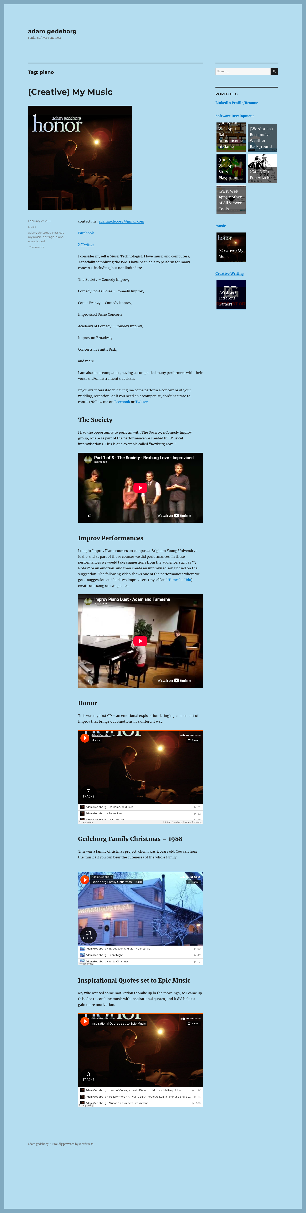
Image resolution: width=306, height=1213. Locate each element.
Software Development (234, 116)
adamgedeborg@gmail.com (121, 221)
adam (32, 232)
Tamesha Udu (179, 580)
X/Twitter (86, 244)
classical (57, 232)
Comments (36, 247)
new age (48, 237)
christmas (44, 232)
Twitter (141, 402)
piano (59, 237)
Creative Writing (229, 273)
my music (34, 237)
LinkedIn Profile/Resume (236, 103)
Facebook (86, 233)
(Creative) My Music (70, 92)
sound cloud (36, 241)
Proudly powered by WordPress (72, 1144)
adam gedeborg (52, 31)
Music (32, 226)
